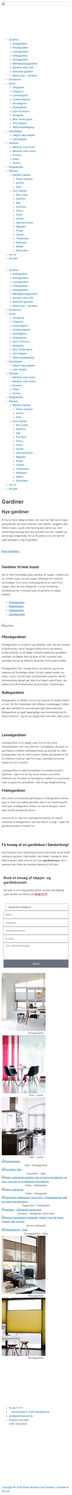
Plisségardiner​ (20, 47)
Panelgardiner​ (20, 59)
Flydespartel (19, 107)
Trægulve (18, 91)
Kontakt (13, 258)
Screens (17, 155)
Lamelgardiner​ (21, 51)
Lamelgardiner (17, 614)
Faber (16, 159)
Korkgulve (18, 115)
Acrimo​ (16, 163)
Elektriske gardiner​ (23, 71)
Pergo (19, 230)
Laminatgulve (20, 95)
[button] (36, 266)
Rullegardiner (20, 43)
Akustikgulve (20, 103)
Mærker (13, 170)
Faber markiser (24, 179)
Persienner (15, 79)
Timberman (22, 238)
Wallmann (21, 242)
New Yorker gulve (22, 119)
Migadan (21, 226)
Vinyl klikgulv (20, 123)
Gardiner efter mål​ (23, 67)
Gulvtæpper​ (15, 131)
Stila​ (18, 186)
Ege (18, 202)
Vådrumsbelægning (23, 127)
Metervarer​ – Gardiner (25, 75)
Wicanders (22, 250)
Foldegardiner (20, 55)
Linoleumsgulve (21, 99)
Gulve (12, 83)
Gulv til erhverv (21, 111)
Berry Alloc (22, 194)
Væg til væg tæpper (24, 135)
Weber (19, 246)
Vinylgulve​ (18, 87)
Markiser (14, 143)
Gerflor (20, 218)
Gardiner (14, 39)
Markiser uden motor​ (24, 151)
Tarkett (20, 234)
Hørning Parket (24, 222)
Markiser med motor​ (24, 147)
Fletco (19, 210)
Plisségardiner (17, 602)
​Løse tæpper (20, 139)
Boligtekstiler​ (16, 167)
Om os (12, 254)
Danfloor (21, 198)
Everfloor (21, 206)
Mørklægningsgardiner (25, 63)
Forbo (19, 214)
